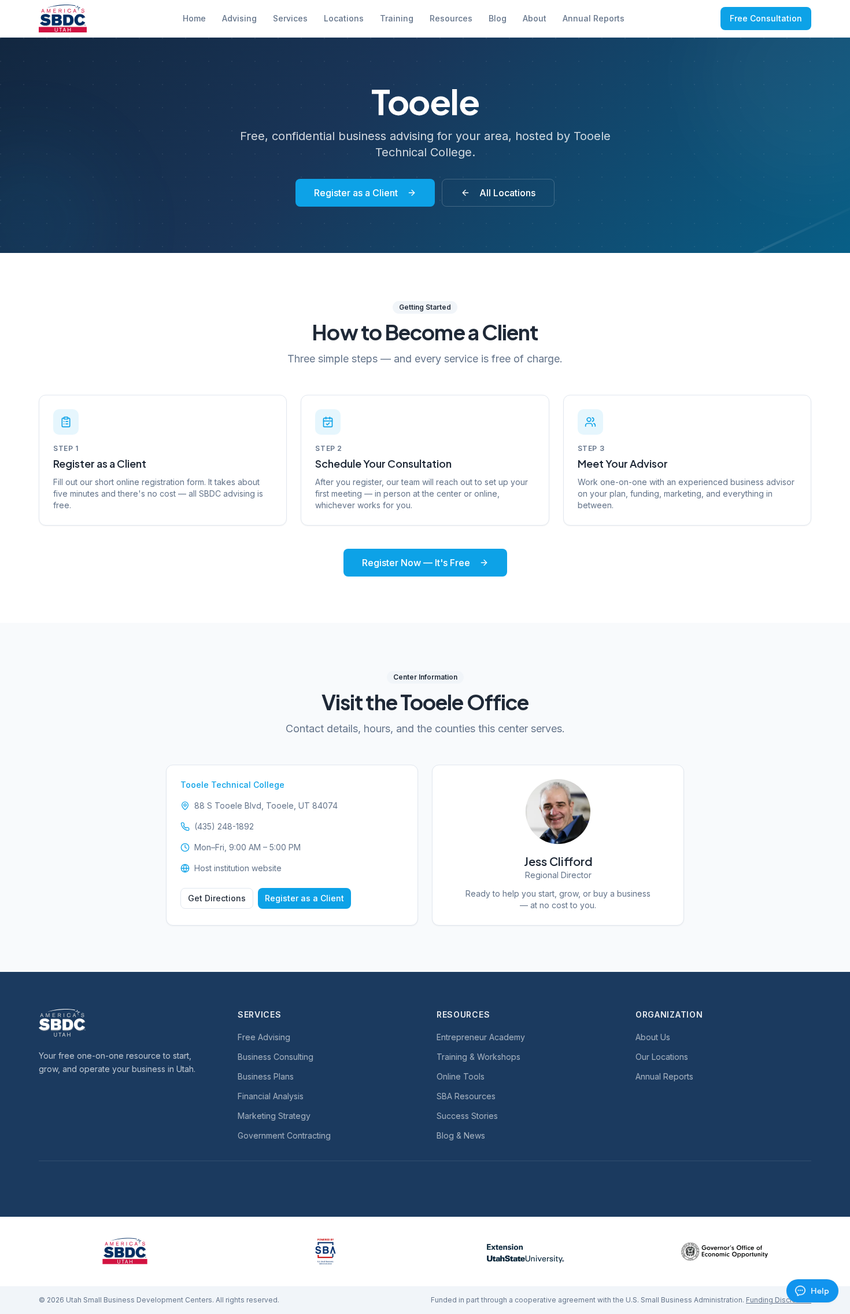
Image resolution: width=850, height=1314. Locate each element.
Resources (451, 18)
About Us (652, 1037)
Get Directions (217, 898)
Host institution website (238, 868)
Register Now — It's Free (416, 562)
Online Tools (461, 1076)
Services (290, 18)
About (534, 18)
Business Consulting (275, 1057)
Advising (239, 18)
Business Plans (266, 1076)
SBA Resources (466, 1096)
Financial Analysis (271, 1096)
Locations (344, 18)
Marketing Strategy (274, 1116)
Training (396, 18)
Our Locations (661, 1057)
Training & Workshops (478, 1057)
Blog (498, 18)
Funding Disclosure (778, 1299)
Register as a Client (356, 193)
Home (194, 18)
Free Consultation (766, 18)
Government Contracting (284, 1135)
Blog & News (461, 1135)
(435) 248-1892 (224, 826)
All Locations (507, 193)
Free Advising (264, 1037)
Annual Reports (593, 18)
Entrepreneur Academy (481, 1037)
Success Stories (467, 1116)
